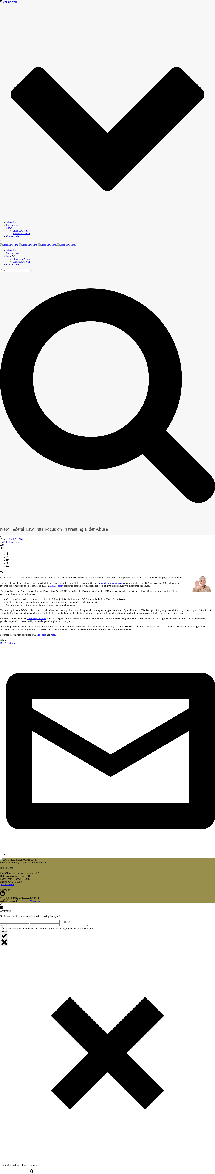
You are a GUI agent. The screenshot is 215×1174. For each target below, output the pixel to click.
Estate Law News (21, 233)
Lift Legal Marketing (29, 901)
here (53, 634)
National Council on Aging (110, 583)
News (9, 227)
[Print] (1, 572)
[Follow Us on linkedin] (2, 895)
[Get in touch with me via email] (110, 854)
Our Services (12, 225)
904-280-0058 (10, 1)
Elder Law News (21, 230)
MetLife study (56, 585)
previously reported (36, 618)
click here (41, 634)
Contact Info (12, 236)
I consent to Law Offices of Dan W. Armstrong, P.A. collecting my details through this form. (49, 928)
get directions (7, 884)
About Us (11, 222)
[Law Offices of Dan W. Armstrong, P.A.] (38, 244)
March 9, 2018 (15, 539)
